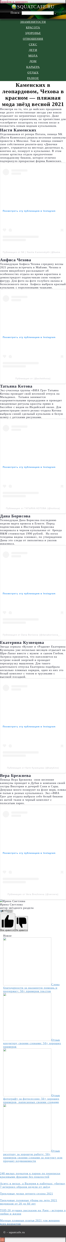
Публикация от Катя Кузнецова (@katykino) (33, 767)
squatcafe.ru (35, 6)
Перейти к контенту (14, 1)
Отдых (32, 72)
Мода (32, 55)
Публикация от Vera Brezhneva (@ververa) (33, 894)
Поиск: (16, 12)
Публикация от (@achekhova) (33, 378)
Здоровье (33, 33)
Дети (33, 50)
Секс (33, 44)
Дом (33, 61)
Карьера (33, 67)
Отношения (33, 38)
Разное (33, 78)
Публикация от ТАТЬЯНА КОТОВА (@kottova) (33, 508)
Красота (33, 27)
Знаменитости (33, 22)
